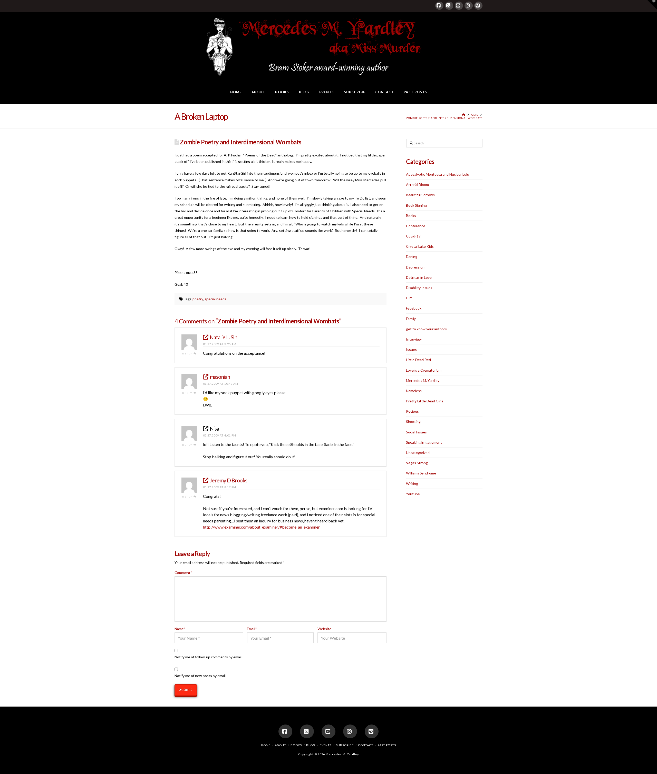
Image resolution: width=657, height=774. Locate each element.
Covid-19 (413, 236)
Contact (365, 745)
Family (411, 318)
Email (252, 629)
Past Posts (387, 745)
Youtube (413, 494)
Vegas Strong (417, 463)
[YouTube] (459, 6)
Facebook (413, 308)
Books (411, 215)
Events (326, 745)
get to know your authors (426, 329)
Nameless (414, 391)
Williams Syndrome (421, 473)
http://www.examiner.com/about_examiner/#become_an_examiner (261, 526)
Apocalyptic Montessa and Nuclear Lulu (437, 174)
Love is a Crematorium (423, 370)
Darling (411, 256)
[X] (449, 6)
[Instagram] (469, 6)
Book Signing (416, 205)
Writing (412, 483)
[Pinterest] (478, 6)
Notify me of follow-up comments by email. (208, 657)
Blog (310, 745)
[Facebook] (439, 6)
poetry (197, 299)
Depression (415, 267)
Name (180, 629)
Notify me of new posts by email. (200, 675)
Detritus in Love (419, 277)
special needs (215, 299)
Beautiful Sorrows (420, 195)
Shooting (413, 421)
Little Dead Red (418, 360)
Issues (411, 349)
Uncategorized (418, 452)
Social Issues (416, 432)
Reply (188, 353)
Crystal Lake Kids (420, 246)
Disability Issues (419, 287)
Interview (414, 339)
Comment (183, 572)
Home (265, 745)
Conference (415, 226)
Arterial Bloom (417, 184)
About (280, 745)
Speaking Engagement (424, 442)
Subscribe (345, 745)
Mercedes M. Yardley (422, 380)
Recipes (412, 411)
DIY (409, 298)
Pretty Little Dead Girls (424, 401)
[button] (652, 5)
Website (324, 629)
